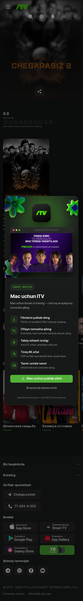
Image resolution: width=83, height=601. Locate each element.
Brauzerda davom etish (41, 388)
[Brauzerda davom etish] (71, 203)
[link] (41, 379)
